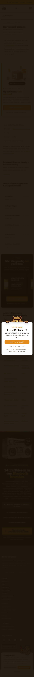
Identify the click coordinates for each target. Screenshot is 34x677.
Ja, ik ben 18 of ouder (17, 342)
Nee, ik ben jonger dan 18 (17, 346)
